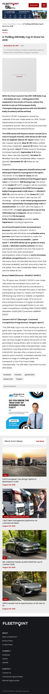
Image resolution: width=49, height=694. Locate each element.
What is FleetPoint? (9, 637)
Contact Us (6, 673)
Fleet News (12, 24)
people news (8, 379)
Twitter (5, 659)
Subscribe (34, 5)
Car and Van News (13, 50)
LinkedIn (5, 663)
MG (5, 558)
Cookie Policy (7, 645)
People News (18, 52)
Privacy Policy (7, 641)
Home (4, 24)
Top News (34, 52)
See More (40, 441)
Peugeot (27, 52)
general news (29, 375)
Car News (24, 50)
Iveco (5, 475)
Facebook (6, 655)
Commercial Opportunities (12, 677)
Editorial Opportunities (10, 681)
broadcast (7, 375)
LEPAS (5, 599)
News (19, 24)
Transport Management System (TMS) (16, 517)
